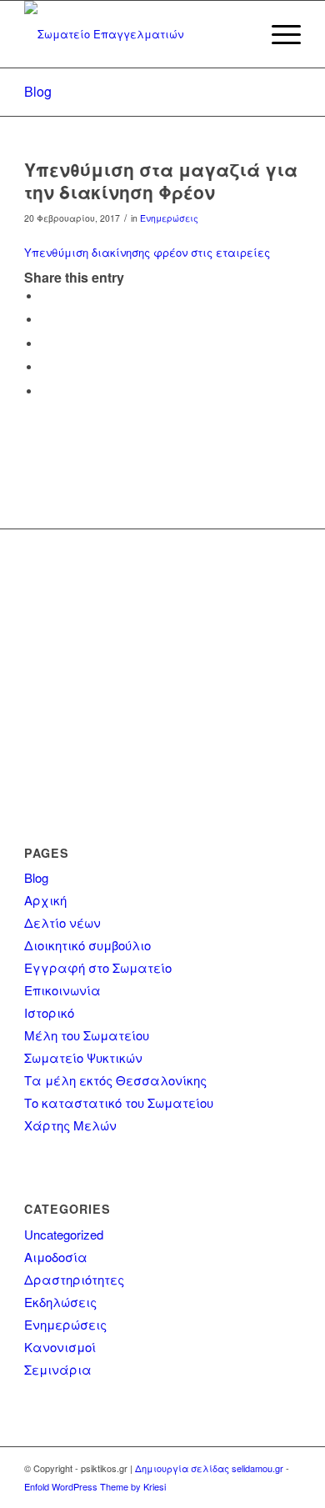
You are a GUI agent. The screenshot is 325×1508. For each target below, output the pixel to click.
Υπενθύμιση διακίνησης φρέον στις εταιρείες (147, 252)
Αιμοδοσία (56, 1256)
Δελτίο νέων (62, 922)
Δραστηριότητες (74, 1279)
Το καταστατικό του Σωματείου (118, 1102)
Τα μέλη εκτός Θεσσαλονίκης (115, 1080)
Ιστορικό (49, 1012)
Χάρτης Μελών (70, 1125)
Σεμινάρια (58, 1369)
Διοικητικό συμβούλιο (87, 945)
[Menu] (278, 34)
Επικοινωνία (62, 990)
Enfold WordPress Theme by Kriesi (95, 1486)
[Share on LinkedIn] (45, 367)
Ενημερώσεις (169, 218)
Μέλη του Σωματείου (86, 1035)
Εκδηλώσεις (60, 1301)
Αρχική (45, 900)
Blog (38, 91)
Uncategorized (63, 1234)
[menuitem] (238, 34)
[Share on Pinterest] (45, 344)
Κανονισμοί (60, 1346)
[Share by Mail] (45, 391)
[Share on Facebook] (45, 296)
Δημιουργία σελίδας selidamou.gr (209, 1468)
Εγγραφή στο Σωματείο (98, 967)
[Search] (238, 34)
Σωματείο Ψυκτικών (83, 1057)
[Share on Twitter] (45, 320)
